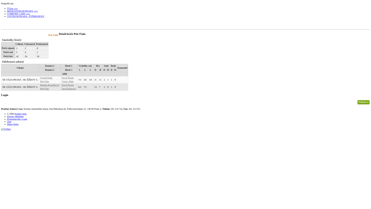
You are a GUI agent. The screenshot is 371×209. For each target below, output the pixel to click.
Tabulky (38, 35)
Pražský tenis (14, 23)
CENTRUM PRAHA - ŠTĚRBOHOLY (25, 16)
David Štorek (68, 78)
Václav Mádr (68, 81)
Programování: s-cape (17, 119)
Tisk (9, 121)
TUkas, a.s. (12, 8)
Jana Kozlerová (69, 89)
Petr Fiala (44, 81)
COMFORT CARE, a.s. (18, 13)
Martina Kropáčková (49, 85)
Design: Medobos (15, 116)
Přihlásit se (363, 102)
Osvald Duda (46, 78)
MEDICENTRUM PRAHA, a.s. (22, 11)
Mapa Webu (13, 124)
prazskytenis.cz (21, 35)
